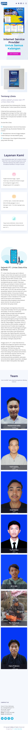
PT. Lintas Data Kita (17, 729)
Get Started (14, 53)
